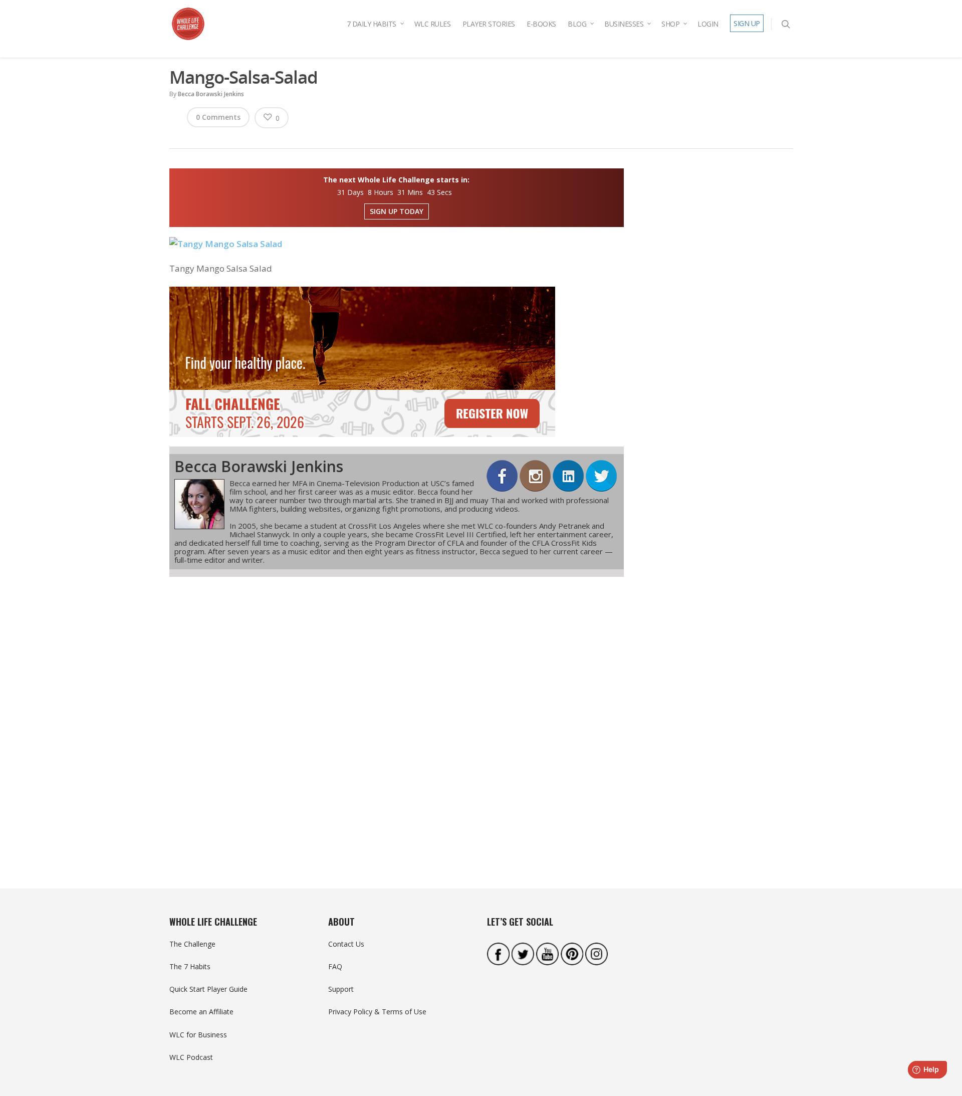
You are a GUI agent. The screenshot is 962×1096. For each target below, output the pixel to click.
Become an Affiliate (201, 1011)
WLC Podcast (191, 1057)
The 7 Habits (189, 966)
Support (341, 989)
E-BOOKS (541, 24)
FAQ (335, 966)
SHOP (670, 24)
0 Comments (218, 117)
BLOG (577, 24)
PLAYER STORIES (488, 24)
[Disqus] (396, 714)
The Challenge (192, 944)
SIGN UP (747, 23)
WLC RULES (432, 24)
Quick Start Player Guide (208, 989)
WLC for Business (198, 1034)
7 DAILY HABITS (371, 24)
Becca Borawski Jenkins (211, 94)
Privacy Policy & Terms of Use (377, 1011)
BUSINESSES (623, 24)
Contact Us (346, 944)
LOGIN (707, 24)
